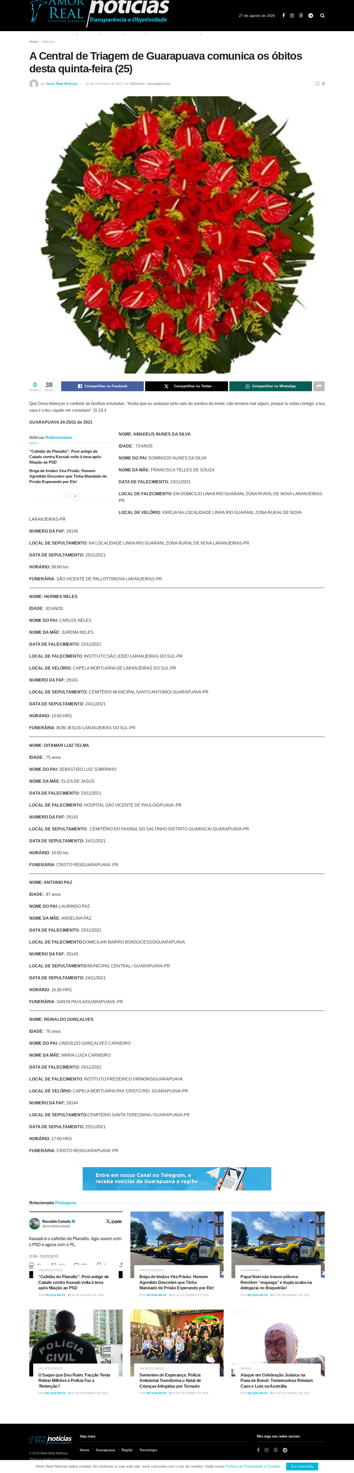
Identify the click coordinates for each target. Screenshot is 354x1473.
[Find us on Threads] (301, 15)
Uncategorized (158, 84)
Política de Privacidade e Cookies (253, 1466)
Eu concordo (302, 1466)
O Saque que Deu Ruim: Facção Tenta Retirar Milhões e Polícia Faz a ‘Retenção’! (74, 1380)
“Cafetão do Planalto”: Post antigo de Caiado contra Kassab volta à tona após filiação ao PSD (65, 456)
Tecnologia (186, 34)
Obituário (48, 42)
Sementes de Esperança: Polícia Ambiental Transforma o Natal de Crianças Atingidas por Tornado (170, 1380)
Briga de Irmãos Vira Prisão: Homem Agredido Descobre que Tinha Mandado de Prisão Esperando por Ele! (68, 476)
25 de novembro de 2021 (104, 84)
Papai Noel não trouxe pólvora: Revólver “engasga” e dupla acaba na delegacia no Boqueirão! (276, 1282)
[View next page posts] (75, 496)
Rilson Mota (55, 1295)
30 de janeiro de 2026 (87, 1295)
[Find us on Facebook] (283, 16)
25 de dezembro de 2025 (291, 1295)
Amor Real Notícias (61, 84)
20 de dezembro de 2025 (190, 1393)
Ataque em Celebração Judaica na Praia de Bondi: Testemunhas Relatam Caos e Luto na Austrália (276, 1380)
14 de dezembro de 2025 (291, 1393)
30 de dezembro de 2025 (190, 1295)
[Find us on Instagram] (292, 16)
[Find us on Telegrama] (310, 16)
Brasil (136, 34)
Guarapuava (62, 34)
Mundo (158, 34)
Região (90, 34)
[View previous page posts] (66, 496)
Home (38, 34)
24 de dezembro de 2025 (89, 1393)
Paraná (113, 34)
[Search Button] (322, 15)
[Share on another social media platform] (319, 386)
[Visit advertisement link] (177, 1178)
